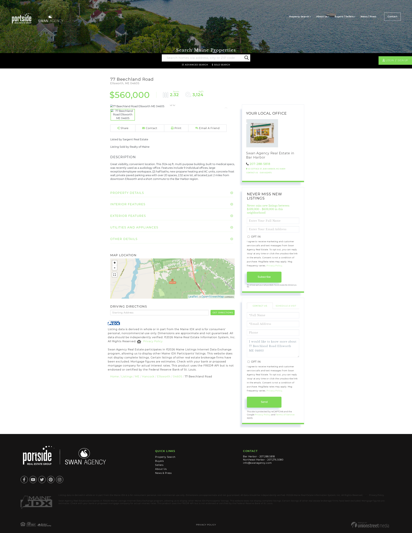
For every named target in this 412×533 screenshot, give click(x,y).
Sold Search (222, 64)
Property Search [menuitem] (299, 16)
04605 (177, 376)
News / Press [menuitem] (368, 16)
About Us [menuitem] (322, 16)
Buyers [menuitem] (159, 461)
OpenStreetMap (212, 296)
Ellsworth (163, 376)
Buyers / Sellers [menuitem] (344, 16)
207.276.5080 (275, 459)
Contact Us (252, 173)
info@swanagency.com (257, 462)
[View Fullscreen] (114, 274)
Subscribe (264, 276)
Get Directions (223, 312)
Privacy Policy (153, 341)
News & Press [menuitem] (163, 473)
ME (137, 376)
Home (114, 376)
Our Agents (266, 173)
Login (390, 60)
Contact (392, 16)
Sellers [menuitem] (159, 465)
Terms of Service (285, 414)
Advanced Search (196, 64)
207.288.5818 (267, 456)
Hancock (148, 376)
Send (264, 401)
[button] (246, 58)
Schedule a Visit (286, 306)
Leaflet (193, 296)
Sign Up (403, 60)
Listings (126, 376)
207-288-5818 (260, 164)
